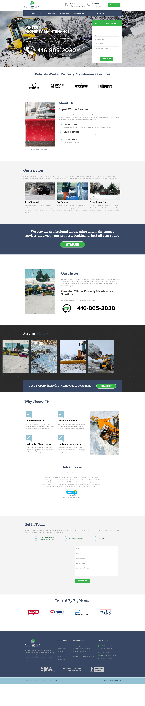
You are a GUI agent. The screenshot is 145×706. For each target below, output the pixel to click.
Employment (62, 648)
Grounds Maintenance (69, 420)
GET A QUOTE (114, 4)
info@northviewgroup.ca (77, 6)
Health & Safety (63, 654)
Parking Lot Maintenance (38, 444)
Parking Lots (64, 13)
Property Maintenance (81, 646)
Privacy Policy (54, 681)
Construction (79, 13)
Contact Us (61, 659)
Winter (41, 13)
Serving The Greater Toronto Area (111, 680)
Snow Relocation (98, 202)
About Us (100, 13)
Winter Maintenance (36, 420)
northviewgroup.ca (106, 658)
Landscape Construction (69, 444)
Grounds (51, 13)
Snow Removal (32, 202)
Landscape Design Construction (84, 657)
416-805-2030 (96, 6)
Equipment (61, 651)
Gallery (91, 13)
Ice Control (62, 202)
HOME (34, 13)
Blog (59, 657)
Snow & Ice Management (82, 648)
